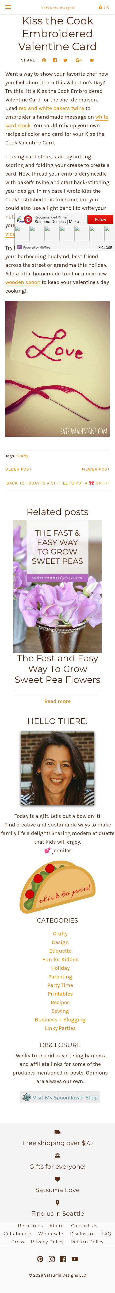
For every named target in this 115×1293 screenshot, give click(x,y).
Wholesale (50, 1233)
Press (17, 1241)
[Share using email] (92, 60)
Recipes (60, 1002)
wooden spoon (22, 282)
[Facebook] (63, 1259)
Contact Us (84, 1225)
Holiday (60, 968)
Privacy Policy (47, 1241)
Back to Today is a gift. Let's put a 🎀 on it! (57, 483)
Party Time (60, 985)
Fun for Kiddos (60, 959)
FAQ (107, 1233)
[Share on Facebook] (55, 60)
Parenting (60, 977)
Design (60, 942)
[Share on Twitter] (65, 60)
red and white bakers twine (51, 108)
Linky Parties (60, 1028)
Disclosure (82, 1233)
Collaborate (18, 1233)
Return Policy (87, 1241)
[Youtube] (75, 1259)
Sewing (60, 1011)
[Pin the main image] (44, 60)
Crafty (22, 455)
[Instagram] (52, 1259)
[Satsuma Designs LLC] (58, 7)
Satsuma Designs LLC (65, 1275)
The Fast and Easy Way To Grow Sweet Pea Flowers (57, 669)
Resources (30, 1225)
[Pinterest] (40, 1259)
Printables (60, 994)
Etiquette (60, 951)
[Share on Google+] (78, 60)
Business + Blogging (60, 1020)
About (56, 1225)
